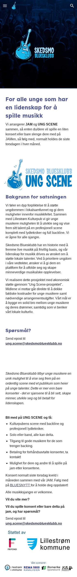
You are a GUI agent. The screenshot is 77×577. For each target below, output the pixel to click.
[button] (5, 5)
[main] (38, 120)
